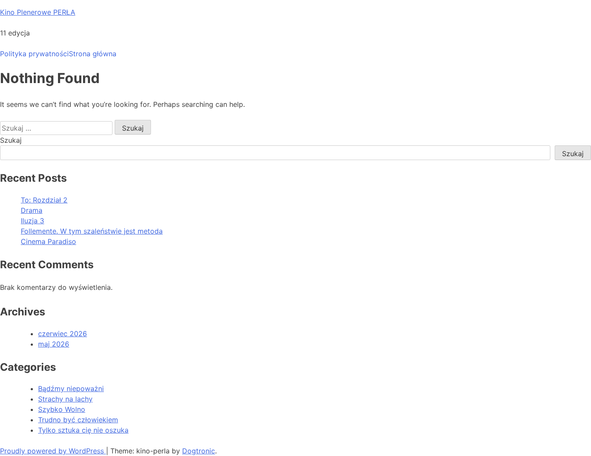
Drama (31, 210)
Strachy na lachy (65, 399)
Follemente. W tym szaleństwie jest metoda (92, 231)
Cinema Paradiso (48, 241)
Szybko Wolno (61, 409)
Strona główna (92, 53)
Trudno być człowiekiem (78, 419)
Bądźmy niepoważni (71, 388)
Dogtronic (198, 450)
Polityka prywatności (34, 53)
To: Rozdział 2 (44, 200)
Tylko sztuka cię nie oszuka (83, 430)
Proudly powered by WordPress (53, 450)
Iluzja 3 (32, 220)
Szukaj (11, 140)
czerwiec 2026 (62, 333)
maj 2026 (53, 344)
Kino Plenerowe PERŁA (37, 12)
